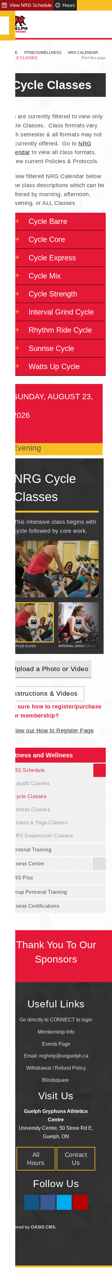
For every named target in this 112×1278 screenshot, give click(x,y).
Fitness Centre (27, 863)
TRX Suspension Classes (42, 835)
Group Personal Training (38, 892)
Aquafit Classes (30, 783)
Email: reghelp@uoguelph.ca (56, 1055)
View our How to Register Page (53, 730)
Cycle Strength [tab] (53, 294)
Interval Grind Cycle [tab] (61, 312)
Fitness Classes (31, 809)
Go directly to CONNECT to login (56, 1019)
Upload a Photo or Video (50, 668)
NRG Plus (21, 877)
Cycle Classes (29, 796)
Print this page (94, 58)
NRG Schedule (27, 770)
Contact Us (76, 1158)
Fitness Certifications (34, 906)
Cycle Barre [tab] (48, 221)
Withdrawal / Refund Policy (56, 1068)
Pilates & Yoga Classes (40, 822)
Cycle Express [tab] (52, 257)
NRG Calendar (83, 52)
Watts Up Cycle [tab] (54, 366)
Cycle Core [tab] (47, 239)
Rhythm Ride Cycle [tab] (60, 330)
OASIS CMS (43, 1226)
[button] (87, 625)
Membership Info (56, 1031)
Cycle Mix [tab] (45, 276)
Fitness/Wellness (42, 52)
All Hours (35, 1158)
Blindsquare (56, 1080)
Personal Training (30, 849)
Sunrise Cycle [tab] (51, 348)
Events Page (56, 1044)
